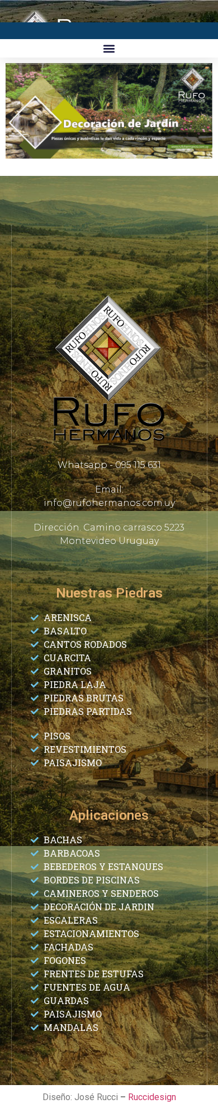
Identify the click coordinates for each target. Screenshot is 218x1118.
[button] (109, 48)
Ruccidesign (152, 1097)
